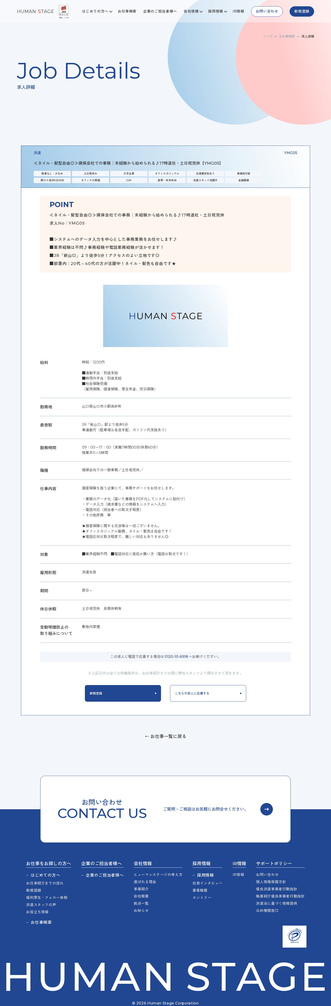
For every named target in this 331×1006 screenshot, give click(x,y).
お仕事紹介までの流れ (44, 883)
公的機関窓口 (267, 911)
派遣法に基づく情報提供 (276, 903)
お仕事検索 (127, 11)
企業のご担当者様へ (160, 11)
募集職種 (200, 890)
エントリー (202, 897)
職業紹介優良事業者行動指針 (280, 896)
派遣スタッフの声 (41, 905)
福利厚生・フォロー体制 (46, 897)
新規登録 (33, 890)
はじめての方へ (45, 875)
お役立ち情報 (37, 912)
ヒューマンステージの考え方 (158, 875)
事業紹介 (141, 889)
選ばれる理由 (145, 882)
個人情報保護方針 (271, 882)
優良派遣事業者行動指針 (276, 889)
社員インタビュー (207, 883)
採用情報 (205, 875)
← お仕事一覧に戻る (165, 736)
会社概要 (141, 896)
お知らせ (141, 911)
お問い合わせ (267, 875)
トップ (267, 36)
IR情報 (238, 11)
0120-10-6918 (176, 656)
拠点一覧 (141, 903)
